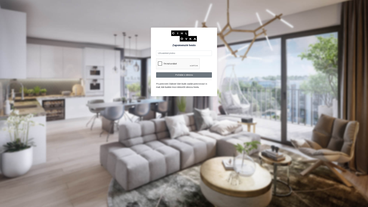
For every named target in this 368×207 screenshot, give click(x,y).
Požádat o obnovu (184, 75)
